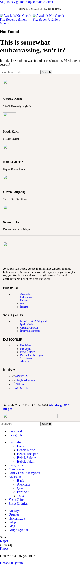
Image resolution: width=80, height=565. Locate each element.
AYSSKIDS (21, 388)
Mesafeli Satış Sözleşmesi (33, 321)
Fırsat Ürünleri (27, 351)
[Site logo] (16, 19)
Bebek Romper (27, 454)
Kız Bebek (25, 345)
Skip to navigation (12, 2)
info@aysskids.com (25, 380)
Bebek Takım (26, 461)
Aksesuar (25, 361)
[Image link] (15, 262)
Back (20, 446)
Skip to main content (39, 2)
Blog (22, 303)
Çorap (21, 488)
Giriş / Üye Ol (18, 530)
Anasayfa (25, 294)
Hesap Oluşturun (11, 563)
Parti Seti (23, 492)
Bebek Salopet (27, 457)
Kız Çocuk (25, 348)
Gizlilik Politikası (29, 327)
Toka (20, 496)
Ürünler (24, 300)
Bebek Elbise (26, 450)
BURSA (19, 384)
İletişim (24, 306)
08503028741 (22, 376)
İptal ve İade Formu (30, 330)
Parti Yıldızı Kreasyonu (32, 355)
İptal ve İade (26, 324)
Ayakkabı (23, 484)
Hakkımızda (26, 297)
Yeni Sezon (26, 358)
